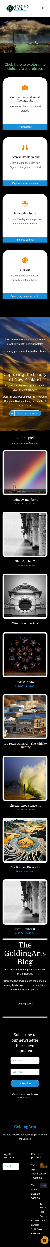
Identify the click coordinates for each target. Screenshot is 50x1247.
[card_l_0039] (25, 576)
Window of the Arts (25, 623)
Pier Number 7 (25, 561)
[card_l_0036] (25, 696)
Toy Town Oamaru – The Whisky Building (25, 745)
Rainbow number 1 (25, 499)
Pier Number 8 (25, 929)
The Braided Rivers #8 (25, 867)
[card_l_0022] (25, 758)
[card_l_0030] (25, 634)
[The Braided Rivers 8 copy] (25, 820)
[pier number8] (25, 882)
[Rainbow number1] (25, 452)
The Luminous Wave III (25, 805)
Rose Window (25, 681)
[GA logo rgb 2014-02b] (17, 4)
